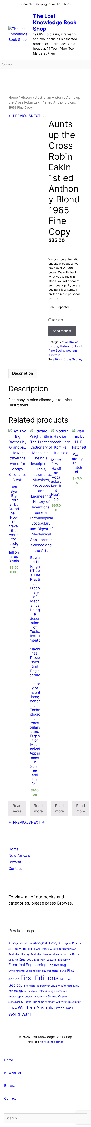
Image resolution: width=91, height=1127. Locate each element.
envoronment (50, 970)
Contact (15, 868)
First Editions (39, 978)
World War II (20, 1014)
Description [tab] (22, 373)
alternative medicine (21, 948)
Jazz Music (58, 985)
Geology (15, 985)
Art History (42, 948)
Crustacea (26, 959)
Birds (75, 954)
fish (61, 979)
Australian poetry (60, 954)
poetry (29, 996)
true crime (38, 1001)
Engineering (57, 965)
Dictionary (40, 959)
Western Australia (36, 1007)
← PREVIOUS (19, 116)
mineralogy (15, 991)
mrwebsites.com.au (52, 1041)
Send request (62, 331)
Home (13, 97)
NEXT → (38, 116)
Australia (55, 948)
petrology (61, 991)
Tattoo (28, 1001)
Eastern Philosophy (58, 959)
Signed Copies (58, 996)
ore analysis (30, 991)
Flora (68, 979)
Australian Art (69, 948)
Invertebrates (31, 985)
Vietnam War (52, 1001)
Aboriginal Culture (20, 943)
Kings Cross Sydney (69, 359)
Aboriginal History (45, 943)
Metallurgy (73, 985)
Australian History (49, 97)
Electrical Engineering (27, 964)
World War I (64, 1008)
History (26, 97)
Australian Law (39, 954)
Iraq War (45, 985)
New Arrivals (19, 855)
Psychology (40, 996)
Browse (14, 862)
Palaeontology (47, 991)
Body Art (13, 959)
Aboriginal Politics (69, 943)
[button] (1, 1051)
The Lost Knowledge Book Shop (55, 22)
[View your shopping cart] (85, 75)
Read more (17, 808)
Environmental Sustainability (24, 970)
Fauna (62, 970)
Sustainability (15, 1001)
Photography (16, 996)
